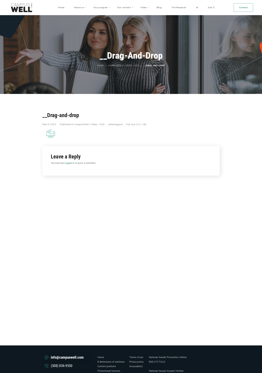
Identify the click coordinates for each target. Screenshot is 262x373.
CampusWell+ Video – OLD (89, 124)
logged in (69, 163)
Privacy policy (136, 361)
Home (100, 65)
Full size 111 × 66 (136, 124)
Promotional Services (108, 371)
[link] (21, 7)
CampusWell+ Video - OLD (123, 65)
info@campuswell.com (67, 357)
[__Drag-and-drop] (50, 130)
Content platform (106, 366)
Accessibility (136, 366)
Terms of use (136, 357)
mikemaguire (115, 124)
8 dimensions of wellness (111, 361)
